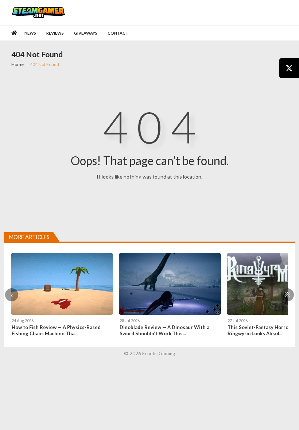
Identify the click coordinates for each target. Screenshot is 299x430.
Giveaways (85, 33)
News (30, 33)
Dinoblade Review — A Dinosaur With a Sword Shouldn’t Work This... (164, 330)
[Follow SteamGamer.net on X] (289, 68)
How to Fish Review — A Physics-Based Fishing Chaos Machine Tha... (56, 330)
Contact (118, 33)
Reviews (55, 33)
